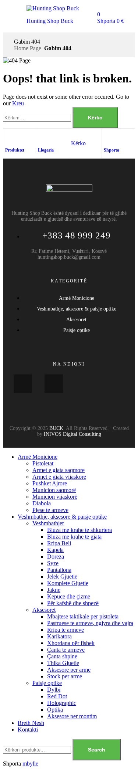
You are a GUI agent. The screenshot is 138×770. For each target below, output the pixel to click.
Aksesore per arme (69, 669)
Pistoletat (42, 463)
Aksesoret (44, 610)
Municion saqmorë (54, 490)
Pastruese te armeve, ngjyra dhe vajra (90, 623)
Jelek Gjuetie (62, 576)
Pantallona (59, 570)
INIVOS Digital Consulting (72, 434)
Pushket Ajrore (49, 483)
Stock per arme (64, 676)
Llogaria (46, 150)
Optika (55, 709)
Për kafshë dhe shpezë (73, 603)
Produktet (14, 150)
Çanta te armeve (66, 650)
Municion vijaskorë (54, 496)
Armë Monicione (37, 457)
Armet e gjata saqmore (58, 470)
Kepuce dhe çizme (68, 596)
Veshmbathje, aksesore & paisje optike (62, 516)
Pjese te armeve (50, 510)
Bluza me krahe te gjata (74, 536)
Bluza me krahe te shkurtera (79, 530)
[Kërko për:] (37, 117)
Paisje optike (47, 683)
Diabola (41, 503)
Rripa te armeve (65, 630)
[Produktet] (9, 138)
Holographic (61, 703)
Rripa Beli (59, 543)
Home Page (27, 48)
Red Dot (57, 696)
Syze (53, 563)
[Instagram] (54, 383)
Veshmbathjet (48, 523)
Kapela (55, 550)
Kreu (18, 103)
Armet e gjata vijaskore (59, 477)
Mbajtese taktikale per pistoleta (82, 616)
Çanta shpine (62, 656)
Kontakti (28, 729)
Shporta (111, 150)
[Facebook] (23, 383)
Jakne (53, 590)
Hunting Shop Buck (49, 21)
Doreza (55, 556)
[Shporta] (107, 138)
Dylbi (53, 689)
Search (96, 750)
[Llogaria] (41, 138)
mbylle (30, 763)
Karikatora (59, 636)
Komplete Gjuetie (67, 583)
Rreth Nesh (31, 723)
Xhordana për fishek (71, 643)
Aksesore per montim (72, 716)
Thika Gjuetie (63, 663)
